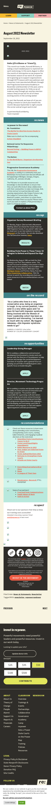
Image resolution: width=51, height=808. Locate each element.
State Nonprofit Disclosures (16, 762)
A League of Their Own (26, 473)
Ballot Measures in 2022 (27, 447)
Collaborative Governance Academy (24, 716)
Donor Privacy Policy (13, 766)
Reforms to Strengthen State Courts (29, 457)
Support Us (8, 716)
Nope (19, 471)
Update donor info (20, 653)
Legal (6, 755)
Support (25, 15)
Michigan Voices (13, 271)
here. (30, 235)
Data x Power (24, 730)
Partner (42, 15)
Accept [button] (22, 803)
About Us (8, 699)
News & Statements (22, 594)
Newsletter (37, 594)
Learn (8, 15)
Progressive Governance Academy (22, 171)
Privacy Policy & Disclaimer (15, 759)
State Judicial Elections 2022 (29, 454)
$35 (24, 665)
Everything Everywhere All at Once (29, 468)
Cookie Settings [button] (10, 803)
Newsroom (38, 695)
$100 (10, 673)
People (7, 709)
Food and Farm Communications (30, 492)
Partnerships (23, 709)
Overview (22, 699)
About (7, 695)
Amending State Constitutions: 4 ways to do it (30, 440)
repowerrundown (33, 597)
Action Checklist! (14, 139)
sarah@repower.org (13, 517)
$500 (24, 673)
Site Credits (9, 773)
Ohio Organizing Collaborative (19, 273)
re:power (23, 559)
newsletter (19, 597)
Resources (22, 750)
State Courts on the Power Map (24, 737)
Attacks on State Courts (27, 460)
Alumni (7, 712)
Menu (6, 6)
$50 (38, 665)
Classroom (24, 695)
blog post (11, 233)
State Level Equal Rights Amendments (27, 444)
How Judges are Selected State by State (30, 450)
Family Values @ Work (26, 494)
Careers (7, 726)
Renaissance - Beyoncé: (27, 480)
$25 (10, 665)
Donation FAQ (10, 769)
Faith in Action (23, 496)
